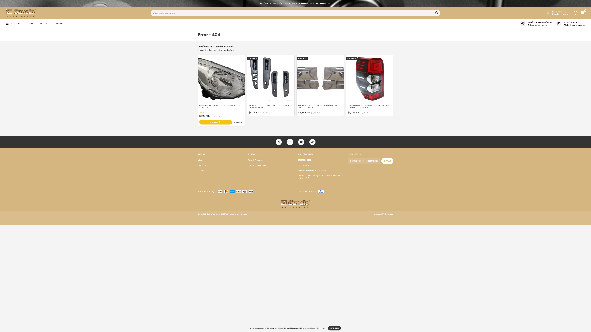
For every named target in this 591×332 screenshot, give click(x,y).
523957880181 (304, 160)
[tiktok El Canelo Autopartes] (312, 142)
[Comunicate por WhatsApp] (575, 13)
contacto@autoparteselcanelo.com (312, 170)
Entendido (334, 328)
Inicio (30, 24)
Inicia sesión (563, 12)
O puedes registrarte (560, 14)
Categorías (16, 24)
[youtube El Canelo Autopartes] (301, 142)
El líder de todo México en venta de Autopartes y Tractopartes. (295, 3)
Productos (44, 24)
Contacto (60, 24)
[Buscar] (436, 13)
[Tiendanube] (383, 214)
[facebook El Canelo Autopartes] (290, 142)
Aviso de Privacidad (255, 160)
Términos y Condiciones (257, 165)
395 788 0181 (304, 165)
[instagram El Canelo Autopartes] (279, 142)
